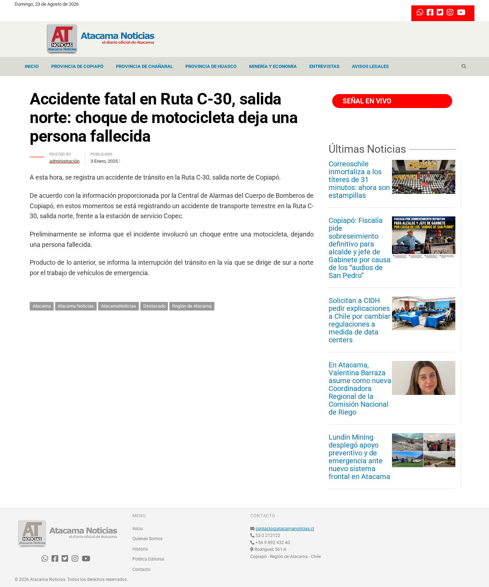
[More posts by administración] (37, 155)
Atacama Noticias (76, 306)
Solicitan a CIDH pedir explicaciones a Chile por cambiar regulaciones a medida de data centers (360, 320)
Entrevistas (324, 66)
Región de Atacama (192, 306)
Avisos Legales (370, 66)
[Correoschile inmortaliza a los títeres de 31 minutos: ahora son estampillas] (423, 177)
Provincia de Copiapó (77, 66)
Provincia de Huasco (211, 66)
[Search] (463, 66)
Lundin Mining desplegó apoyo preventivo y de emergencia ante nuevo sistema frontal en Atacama (359, 456)
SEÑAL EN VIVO (366, 101)
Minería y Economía (273, 66)
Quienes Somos (147, 538)
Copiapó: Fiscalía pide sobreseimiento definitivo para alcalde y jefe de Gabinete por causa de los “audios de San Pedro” (360, 247)
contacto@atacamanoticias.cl (285, 528)
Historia (140, 549)
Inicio (32, 66)
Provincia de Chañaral (144, 66)
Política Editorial (148, 559)
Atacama (42, 306)
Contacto (141, 569)
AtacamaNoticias (118, 306)
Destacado (154, 306)
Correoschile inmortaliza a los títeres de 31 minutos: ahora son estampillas (359, 179)
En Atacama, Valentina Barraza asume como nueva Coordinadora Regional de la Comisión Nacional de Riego (360, 388)
